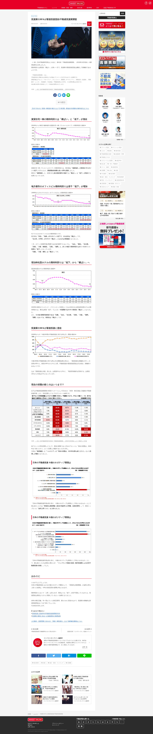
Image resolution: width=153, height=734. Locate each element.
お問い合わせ (31, 727)
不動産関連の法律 (106, 154)
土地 (110, 170)
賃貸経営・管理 (119, 154)
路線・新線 (116, 186)
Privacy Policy (52, 729)
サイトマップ (55, 725)
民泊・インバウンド (107, 180)
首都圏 (69, 663)
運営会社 (30, 725)
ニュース (35, 714)
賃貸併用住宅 (120, 180)
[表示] (63, 102)
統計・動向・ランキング (56, 663)
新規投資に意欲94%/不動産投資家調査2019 (46, 613)
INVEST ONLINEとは (33, 723)
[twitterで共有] (59, 95)
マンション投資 (117, 147)
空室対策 (103, 183)
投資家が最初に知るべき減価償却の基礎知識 (46, 616)
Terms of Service (60, 729)
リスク (103, 150)
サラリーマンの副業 (107, 160)
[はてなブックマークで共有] (64, 95)
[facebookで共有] (55, 95)
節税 (110, 150)
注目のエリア (105, 186)
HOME (29, 714)
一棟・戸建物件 (113, 164)
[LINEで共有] (68, 95)
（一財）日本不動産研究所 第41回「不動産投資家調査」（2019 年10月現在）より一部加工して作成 (61, 441)
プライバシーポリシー (58, 723)
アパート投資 (105, 147)
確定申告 (119, 160)
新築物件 (121, 177)
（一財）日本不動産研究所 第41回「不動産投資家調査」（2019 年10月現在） (55, 89)
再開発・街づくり (115, 183)
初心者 (103, 164)
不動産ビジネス (105, 157)
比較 (44, 663)
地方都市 (36, 663)
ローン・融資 (105, 167)
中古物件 (103, 173)
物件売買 (118, 150)
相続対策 (115, 167)
